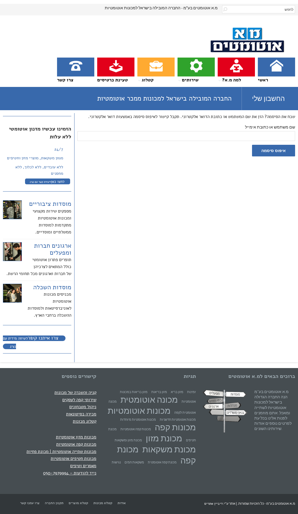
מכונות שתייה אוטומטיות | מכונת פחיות (61, 451)
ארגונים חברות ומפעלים (52, 249)
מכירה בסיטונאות (81, 414)
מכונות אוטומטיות (139, 410)
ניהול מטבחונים (82, 407)
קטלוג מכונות (84, 421)
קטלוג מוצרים (78, 503)
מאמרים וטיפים (83, 466)
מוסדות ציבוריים (50, 203)
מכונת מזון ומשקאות (128, 440)
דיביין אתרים (213, 503)
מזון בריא (177, 392)
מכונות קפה (175, 427)
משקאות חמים (134, 462)
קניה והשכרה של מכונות (75, 392)
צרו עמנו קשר (30, 503)
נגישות (116, 462)
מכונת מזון (164, 438)
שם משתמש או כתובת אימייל (270, 127)
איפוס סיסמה (273, 150)
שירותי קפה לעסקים (79, 400)
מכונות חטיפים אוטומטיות (73, 458)
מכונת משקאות (169, 449)
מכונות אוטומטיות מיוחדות (138, 420)
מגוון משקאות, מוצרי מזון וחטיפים (35, 158)
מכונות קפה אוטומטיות (76, 444)
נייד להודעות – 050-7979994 (69, 473)
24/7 (58, 149)
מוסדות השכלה (52, 287)
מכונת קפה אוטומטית (162, 462)
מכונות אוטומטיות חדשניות (178, 420)
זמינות (191, 392)
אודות (122, 503)
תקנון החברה (54, 503)
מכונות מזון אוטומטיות (76, 437)
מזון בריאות (159, 392)
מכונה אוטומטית (149, 399)
